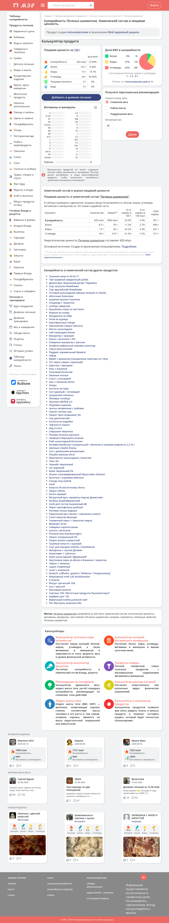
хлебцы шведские (59, 306)
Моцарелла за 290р (60, 315)
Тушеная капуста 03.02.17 (64, 276)
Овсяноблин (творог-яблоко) (66, 325)
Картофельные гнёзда (62, 322)
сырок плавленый (59, 566)
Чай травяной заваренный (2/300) (68, 279)
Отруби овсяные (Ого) (62, 454)
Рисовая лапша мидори (63, 510)
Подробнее (128, 246)
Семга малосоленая (60, 348)
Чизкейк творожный (61, 464)
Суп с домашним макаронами (66, 451)
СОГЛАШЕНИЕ (93, 898)
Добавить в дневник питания (71, 97)
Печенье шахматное (133, 16)
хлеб (52, 484)
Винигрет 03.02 (58, 523)
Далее (132, 134)
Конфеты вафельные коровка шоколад (72, 345)
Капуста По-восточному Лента (67, 487)
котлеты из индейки (61, 421)
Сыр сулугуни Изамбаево (64, 286)
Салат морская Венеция (63, 517)
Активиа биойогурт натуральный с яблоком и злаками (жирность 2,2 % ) (91, 444)
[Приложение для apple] (23, 392)
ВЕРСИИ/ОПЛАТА (94, 887)
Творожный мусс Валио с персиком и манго (75, 513)
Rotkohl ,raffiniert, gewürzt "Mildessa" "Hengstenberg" (80, 573)
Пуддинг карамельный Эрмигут (67, 352)
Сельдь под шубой (60, 480)
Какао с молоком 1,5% (62, 339)
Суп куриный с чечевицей (64, 391)
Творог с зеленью (59, 563)
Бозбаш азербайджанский (64, 500)
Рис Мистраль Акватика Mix (65, 603)
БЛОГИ (11, 889)
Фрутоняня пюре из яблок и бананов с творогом (77, 560)
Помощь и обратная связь (23, 374)
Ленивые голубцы (59, 398)
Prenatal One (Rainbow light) (65, 533)
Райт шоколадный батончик (66, 441)
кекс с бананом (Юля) (61, 381)
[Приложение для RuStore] (23, 382)
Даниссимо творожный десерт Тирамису (73, 282)
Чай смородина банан (62, 332)
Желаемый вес (113, 119)
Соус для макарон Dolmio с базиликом (72, 546)
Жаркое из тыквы (59, 312)
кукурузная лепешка (61, 395)
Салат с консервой (60, 378)
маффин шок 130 (59, 596)
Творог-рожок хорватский (64, 540)
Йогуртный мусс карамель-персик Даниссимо (76, 497)
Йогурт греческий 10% (62, 583)
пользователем (77, 32)
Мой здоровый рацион (123, 32)
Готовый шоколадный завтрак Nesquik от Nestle (77, 292)
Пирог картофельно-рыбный (66, 507)
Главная (47, 16)
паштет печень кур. (60, 411)
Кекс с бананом (58, 368)
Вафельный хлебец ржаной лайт (68, 599)
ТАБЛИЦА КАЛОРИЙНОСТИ (59, 883)
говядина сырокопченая (63, 527)
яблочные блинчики (61, 296)
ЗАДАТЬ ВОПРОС (94, 892)
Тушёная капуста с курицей (65, 543)
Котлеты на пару (59, 388)
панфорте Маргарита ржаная (66, 438)
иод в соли (55, 428)
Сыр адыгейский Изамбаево (65, 289)
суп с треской (57, 586)
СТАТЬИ (11, 895)
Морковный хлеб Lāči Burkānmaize (69, 576)
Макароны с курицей (61, 335)
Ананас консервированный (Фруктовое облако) (77, 474)
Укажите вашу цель (116, 98)
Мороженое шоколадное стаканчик (70, 457)
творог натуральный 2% (63, 537)
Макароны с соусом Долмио (65, 550)
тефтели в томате (59, 424)
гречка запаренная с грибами (66, 408)
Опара (52, 385)
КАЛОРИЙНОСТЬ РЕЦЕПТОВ (59, 889)
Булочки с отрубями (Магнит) (66, 477)
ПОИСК (50, 878)
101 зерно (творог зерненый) (66, 362)
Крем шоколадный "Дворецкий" (68, 556)
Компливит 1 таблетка (62, 553)
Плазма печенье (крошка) (64, 434)
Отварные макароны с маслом (67, 342)
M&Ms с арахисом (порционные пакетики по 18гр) (78, 358)
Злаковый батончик (61, 372)
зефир (52, 355)
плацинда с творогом (61, 302)
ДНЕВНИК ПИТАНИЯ (17, 878)
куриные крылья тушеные (64, 299)
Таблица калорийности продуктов (70, 16)
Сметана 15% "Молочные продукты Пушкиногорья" (79, 593)
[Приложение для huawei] (23, 401)
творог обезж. (57, 490)
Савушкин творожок (61, 431)
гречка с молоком (59, 530)
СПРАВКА (91, 883)
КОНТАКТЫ (108, 892)
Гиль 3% (54, 461)
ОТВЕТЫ (50, 895)
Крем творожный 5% (61, 471)
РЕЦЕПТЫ (12, 883)
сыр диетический (59, 418)
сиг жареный (56, 467)
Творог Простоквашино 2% (65, 414)
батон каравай (57, 494)
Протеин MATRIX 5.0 (60, 401)
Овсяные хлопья (58, 375)
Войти (154, 5)
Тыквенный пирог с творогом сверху (70, 520)
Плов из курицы (58, 319)
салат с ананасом (59, 570)
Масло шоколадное (60, 329)
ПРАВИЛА (104, 898)
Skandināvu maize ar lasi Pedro (66, 309)
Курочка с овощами (60, 365)
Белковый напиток (60, 589)
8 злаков (54, 579)
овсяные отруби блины (62, 447)
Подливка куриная (60, 405)
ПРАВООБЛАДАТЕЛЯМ (97, 878)
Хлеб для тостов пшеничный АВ (68, 504)
